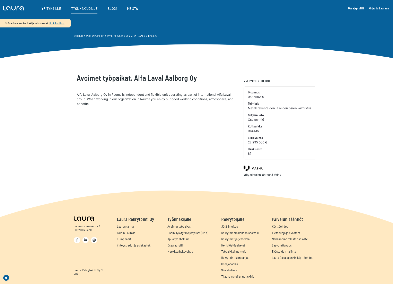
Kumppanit (124, 239)
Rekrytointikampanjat (235, 257)
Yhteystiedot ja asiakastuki (134, 245)
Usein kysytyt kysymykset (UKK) (187, 233)
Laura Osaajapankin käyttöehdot (292, 257)
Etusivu (78, 36)
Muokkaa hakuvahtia (180, 251)
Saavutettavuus (282, 245)
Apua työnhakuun (178, 239)
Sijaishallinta (229, 270)
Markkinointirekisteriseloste (290, 239)
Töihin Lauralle (126, 233)
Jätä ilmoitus (229, 226)
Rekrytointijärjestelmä (235, 239)
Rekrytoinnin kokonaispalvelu (240, 233)
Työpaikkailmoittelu (233, 251)
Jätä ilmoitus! (56, 23)
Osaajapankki (229, 264)
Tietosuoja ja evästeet (286, 233)
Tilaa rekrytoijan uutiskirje (237, 276)
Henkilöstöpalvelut (233, 245)
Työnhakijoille (95, 36)
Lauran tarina (125, 226)
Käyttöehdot (280, 226)
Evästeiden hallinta (284, 251)
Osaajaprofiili (356, 8)
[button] (13, 8)
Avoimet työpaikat (117, 36)
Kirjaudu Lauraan (379, 8)
